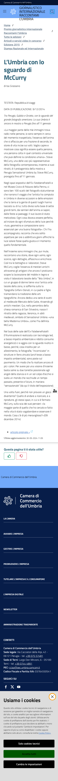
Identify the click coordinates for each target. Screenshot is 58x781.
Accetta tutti (29, 754)
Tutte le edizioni (12, 37)
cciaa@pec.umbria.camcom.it (24, 667)
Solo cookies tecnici (29, 743)
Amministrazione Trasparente (21, 624)
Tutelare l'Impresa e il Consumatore (24, 579)
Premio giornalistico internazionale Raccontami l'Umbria (23, 31)
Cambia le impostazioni (29, 764)
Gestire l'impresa (13, 549)
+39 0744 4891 (23, 664)
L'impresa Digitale (14, 594)
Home (7, 25)
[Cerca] (52, 12)
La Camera (9, 518)
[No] (21, 456)
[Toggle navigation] (5, 11)
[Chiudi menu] (46, 6)
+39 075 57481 (34, 656)
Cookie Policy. (45, 732)
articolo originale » (20, 432)
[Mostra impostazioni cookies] (55, 391)
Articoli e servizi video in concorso (22, 41)
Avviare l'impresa (13, 534)
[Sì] (9, 456)
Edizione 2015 (12, 45)
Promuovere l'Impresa (16, 564)
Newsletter (10, 609)
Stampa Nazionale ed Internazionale (24, 48)
